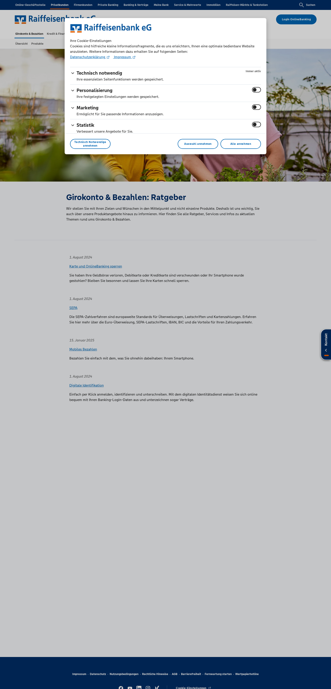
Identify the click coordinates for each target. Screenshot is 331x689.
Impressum (122, 57)
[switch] (256, 89)
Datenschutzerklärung (88, 57)
